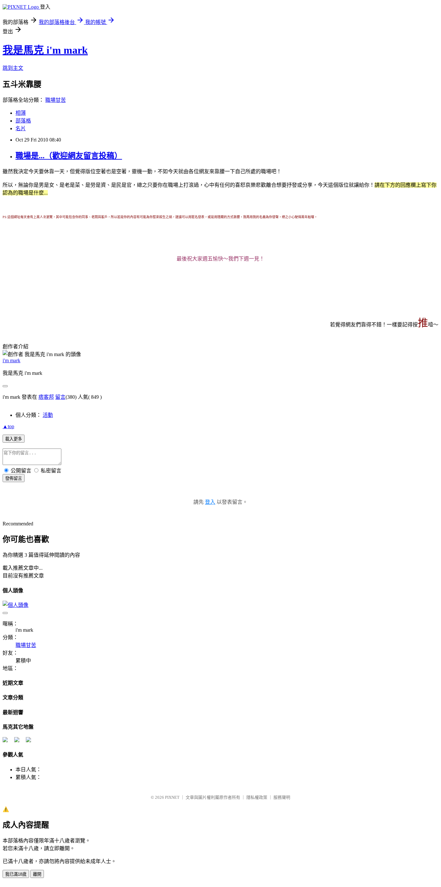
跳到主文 (13, 68)
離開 (37, 874)
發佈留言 (13, 478)
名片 (20, 128)
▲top (8, 426)
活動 (48, 415)
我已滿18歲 (15, 874)
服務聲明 (281, 797)
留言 (60, 397)
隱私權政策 (256, 797)
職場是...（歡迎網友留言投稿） (68, 156)
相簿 (20, 113)
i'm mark (11, 360)
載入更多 (13, 439)
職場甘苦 (55, 100)
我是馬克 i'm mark (45, 50)
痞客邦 (46, 397)
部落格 (23, 120)
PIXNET (172, 797)
